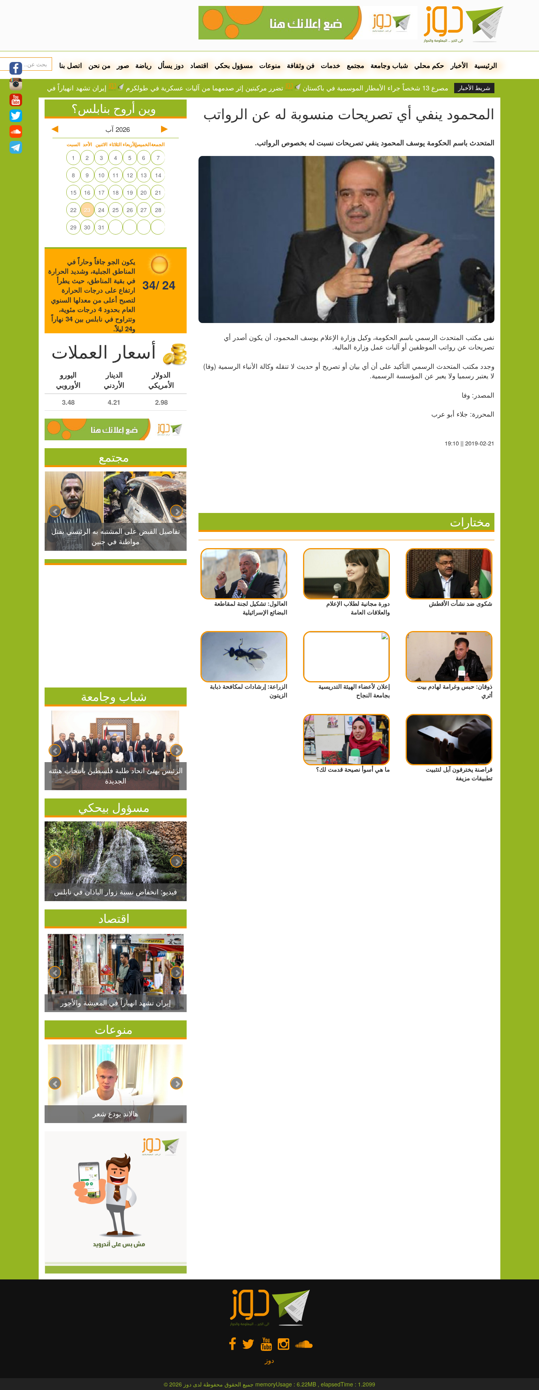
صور (123, 65)
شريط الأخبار (474, 88)
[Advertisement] (116, 624)
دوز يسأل (171, 65)
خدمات (331, 65)
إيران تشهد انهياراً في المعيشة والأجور (87, 87)
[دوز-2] (307, 20)
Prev (55, 511)
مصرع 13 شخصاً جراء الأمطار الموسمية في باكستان (408, 87)
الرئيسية (485, 65)
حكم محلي (429, 65)
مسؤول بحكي (234, 65)
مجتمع (355, 65)
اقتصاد (199, 65)
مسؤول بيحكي (114, 806)
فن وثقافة (300, 65)
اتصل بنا (70, 65)
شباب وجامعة (389, 65)
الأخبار (459, 65)
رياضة (143, 65)
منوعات (270, 65)
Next (176, 511)
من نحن (99, 65)
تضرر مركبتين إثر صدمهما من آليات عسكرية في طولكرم (237, 87)
